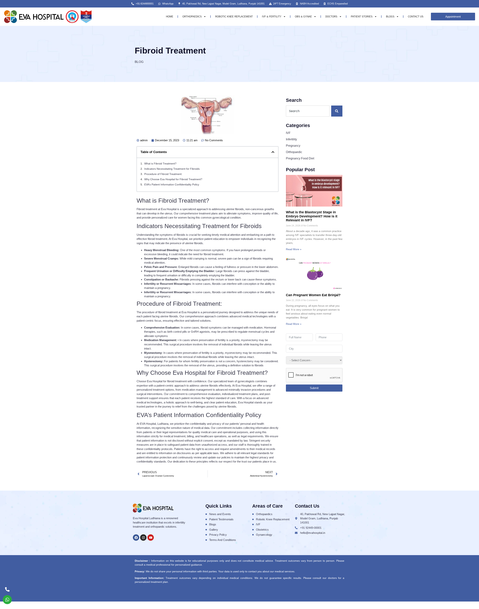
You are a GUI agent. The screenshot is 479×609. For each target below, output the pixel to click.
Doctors (331, 16)
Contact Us (415, 16)
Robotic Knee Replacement (234, 16)
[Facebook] (136, 537)
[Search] (336, 111)
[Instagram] (143, 537)
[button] (272, 152)
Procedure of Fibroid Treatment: (163, 174)
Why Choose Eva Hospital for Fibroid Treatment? (173, 179)
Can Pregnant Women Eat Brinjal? (313, 295)
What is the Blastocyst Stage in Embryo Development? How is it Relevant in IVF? (311, 216)
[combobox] (307, 111)
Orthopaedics (192, 16)
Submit (314, 388)
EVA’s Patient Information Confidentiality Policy (171, 184)
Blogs (390, 16)
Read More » (293, 249)
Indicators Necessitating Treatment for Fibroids (172, 168)
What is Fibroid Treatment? (160, 163)
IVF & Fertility (271, 16)
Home (169, 16)
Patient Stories (362, 16)
